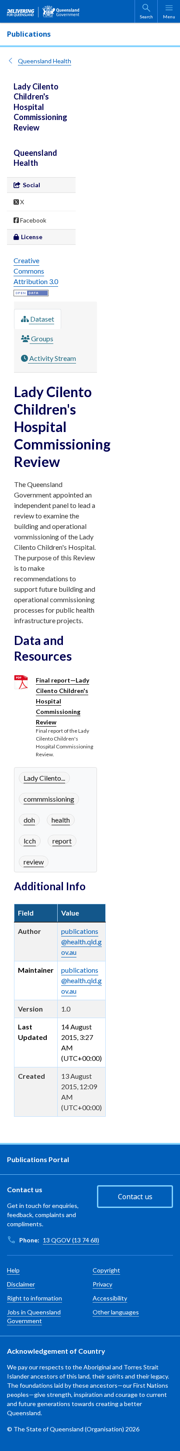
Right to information (34, 1298)
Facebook (32, 220)
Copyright (106, 1270)
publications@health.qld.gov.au (81, 941)
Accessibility (110, 1298)
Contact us (135, 1196)
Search (146, 16)
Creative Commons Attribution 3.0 (36, 270)
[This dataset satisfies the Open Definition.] (31, 292)
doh (29, 820)
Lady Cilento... (44, 778)
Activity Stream (52, 358)
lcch (30, 841)
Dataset (41, 319)
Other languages (116, 1312)
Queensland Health (44, 61)
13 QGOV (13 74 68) (71, 1240)
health (61, 820)
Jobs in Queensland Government (34, 1316)
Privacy (102, 1284)
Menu (169, 16)
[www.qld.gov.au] (43, 11)
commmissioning (49, 799)
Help (13, 1270)
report (62, 841)
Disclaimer (21, 1284)
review (34, 862)
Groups (41, 338)
